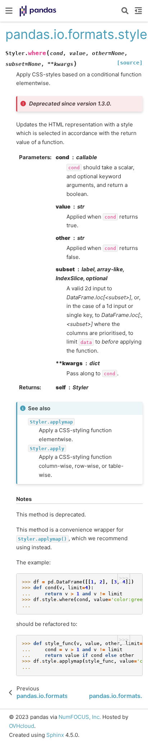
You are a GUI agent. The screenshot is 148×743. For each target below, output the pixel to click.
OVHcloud (21, 725)
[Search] (125, 11)
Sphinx (55, 734)
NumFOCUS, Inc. (80, 716)
